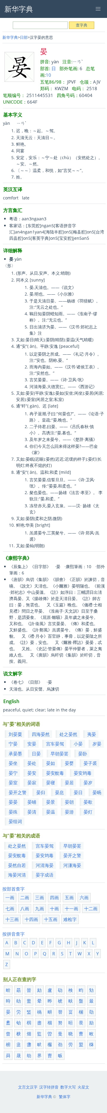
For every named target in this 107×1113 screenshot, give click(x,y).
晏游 (69, 812)
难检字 (70, 919)
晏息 (59, 792)
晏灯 (88, 812)
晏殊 (13, 812)
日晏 (36, 754)
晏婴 (69, 763)
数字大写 (68, 1087)
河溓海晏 (72, 865)
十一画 (71, 908)
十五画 (50, 919)
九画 (39, 908)
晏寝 (50, 782)
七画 (9, 908)
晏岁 (88, 782)
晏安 (31, 773)
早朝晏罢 (59, 754)
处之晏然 (68, 734)
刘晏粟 (15, 734)
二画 (24, 897)
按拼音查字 (13, 934)
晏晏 (13, 802)
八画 (24, 908)
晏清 (31, 812)
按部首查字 (13, 889)
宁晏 (13, 744)
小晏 (78, 744)
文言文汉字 (27, 1087)
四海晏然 (41, 734)
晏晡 (31, 802)
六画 (84, 897)
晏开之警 (17, 792)
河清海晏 (45, 865)
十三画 (12, 919)
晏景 (50, 802)
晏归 (40, 792)
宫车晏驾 (55, 744)
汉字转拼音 (49, 1087)
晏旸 (96, 792)
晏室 (13, 782)
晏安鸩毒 (83, 773)
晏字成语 (45, 875)
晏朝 (69, 802)
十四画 (31, 919)
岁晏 (96, 744)
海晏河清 (17, 875)
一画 (9, 897)
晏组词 (15, 821)
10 (48, 75)
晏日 (78, 792)
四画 (54, 897)
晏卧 (82, 754)
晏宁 (13, 773)
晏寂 (31, 782)
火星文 (83, 1087)
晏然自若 (17, 865)
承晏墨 (15, 754)
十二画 (90, 908)
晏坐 (13, 763)
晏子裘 (90, 763)
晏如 (50, 763)
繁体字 (64, 1096)
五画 (69, 897)
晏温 (50, 812)
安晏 (31, 744)
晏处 (31, 763)
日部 (24, 37)
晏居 (69, 782)
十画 (54, 908)
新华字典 (10, 37)
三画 (39, 897)
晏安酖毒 (55, 773)
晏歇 (88, 802)
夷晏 (91, 734)
